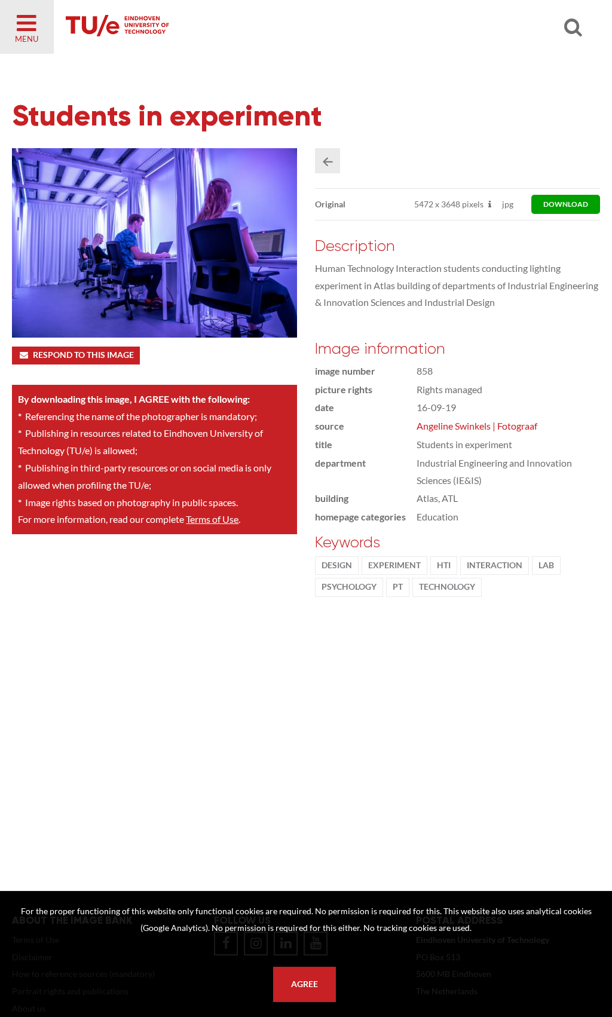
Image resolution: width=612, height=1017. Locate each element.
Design (337, 565)
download (565, 204)
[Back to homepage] (203, 27)
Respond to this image (83, 355)
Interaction (494, 565)
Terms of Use (212, 519)
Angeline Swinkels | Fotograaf (477, 425)
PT (398, 587)
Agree (304, 984)
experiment (394, 565)
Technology (447, 587)
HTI (444, 565)
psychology (349, 587)
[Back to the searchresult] (327, 160)
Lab (546, 565)
